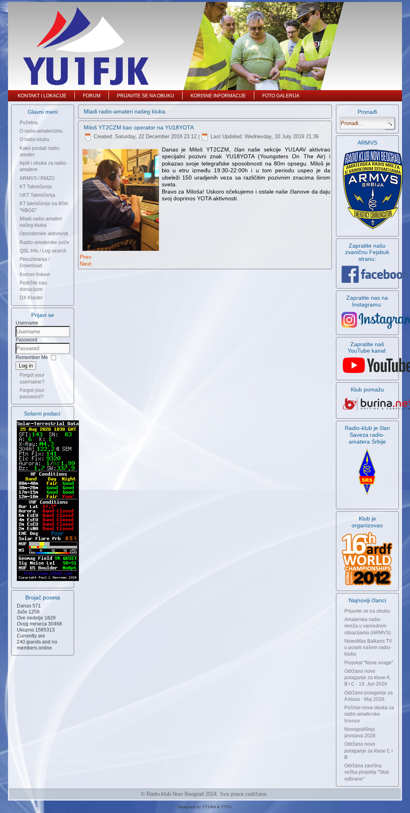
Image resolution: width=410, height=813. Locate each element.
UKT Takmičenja (37, 195)
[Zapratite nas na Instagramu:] (367, 320)
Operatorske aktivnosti (44, 233)
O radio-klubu (34, 139)
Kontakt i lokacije (42, 96)
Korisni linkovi (35, 274)
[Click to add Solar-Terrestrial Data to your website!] (48, 580)
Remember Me (32, 357)
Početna (29, 122)
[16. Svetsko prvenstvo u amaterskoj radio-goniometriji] (367, 558)
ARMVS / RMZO (37, 178)
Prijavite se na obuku (145, 96)
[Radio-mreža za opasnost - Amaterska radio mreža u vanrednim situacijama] (373, 229)
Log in (26, 366)
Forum (91, 96)
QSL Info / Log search (43, 251)
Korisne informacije (218, 96)
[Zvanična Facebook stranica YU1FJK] (367, 274)
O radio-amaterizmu (41, 131)
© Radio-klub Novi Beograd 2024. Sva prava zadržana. (204, 794)
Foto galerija (280, 96)
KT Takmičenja (36, 187)
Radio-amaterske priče (44, 242)
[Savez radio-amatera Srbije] (367, 495)
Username (27, 323)
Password (26, 340)
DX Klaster (31, 298)
